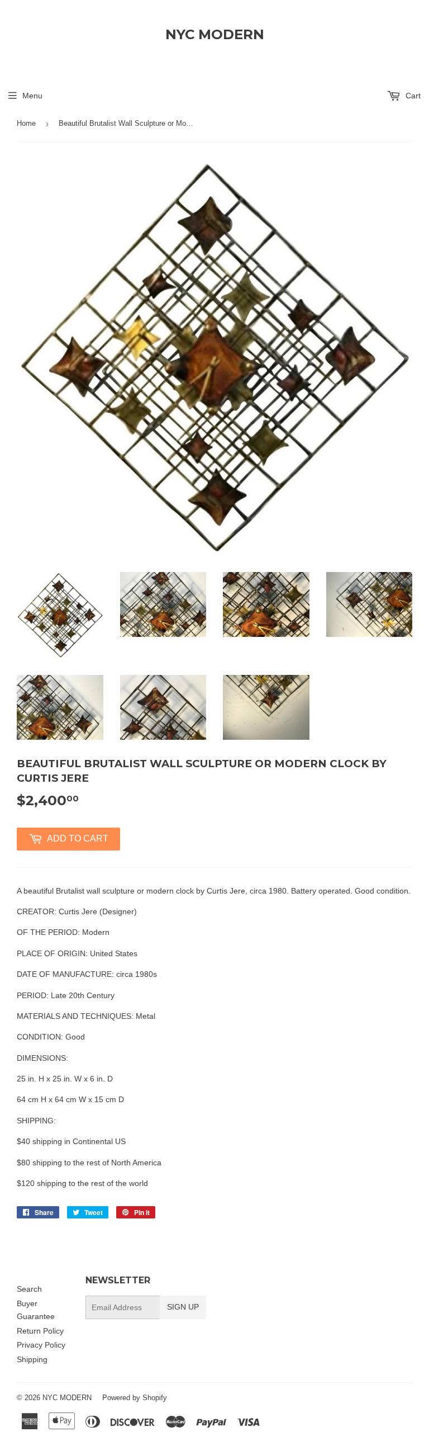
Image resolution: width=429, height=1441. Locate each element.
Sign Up (183, 1306)
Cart (412, 95)
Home (26, 123)
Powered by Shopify (134, 1397)
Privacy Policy (41, 1344)
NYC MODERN (214, 34)
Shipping (32, 1359)
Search (29, 1288)
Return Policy (40, 1330)
